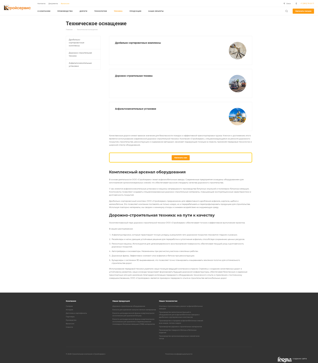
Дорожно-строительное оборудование (128, 306)
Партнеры (70, 317)
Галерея (69, 306)
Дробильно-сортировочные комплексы (138, 42)
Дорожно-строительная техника (134, 75)
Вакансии (70, 324)
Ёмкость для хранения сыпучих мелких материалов (134, 310)
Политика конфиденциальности (178, 354)
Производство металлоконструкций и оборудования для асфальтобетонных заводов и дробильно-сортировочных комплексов (179, 314)
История (69, 310)
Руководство (71, 320)
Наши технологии (168, 301)
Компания (71, 301)
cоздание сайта (300, 359)
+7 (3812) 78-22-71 (307, 3)
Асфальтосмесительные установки (135, 108)
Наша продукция (121, 301)
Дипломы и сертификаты (76, 313)
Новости (69, 327)
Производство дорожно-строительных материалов (180, 327)
